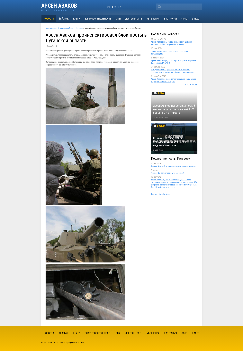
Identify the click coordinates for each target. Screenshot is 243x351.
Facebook (183, 158)
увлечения (153, 18)
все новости (191, 85)
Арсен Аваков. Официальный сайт (59, 8)
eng (120, 6)
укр (108, 6)
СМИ (118, 18)
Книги (76, 18)
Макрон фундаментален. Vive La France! (167, 173)
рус (114, 6)
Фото (184, 18)
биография (170, 18)
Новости (49, 18)
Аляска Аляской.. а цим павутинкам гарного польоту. (173, 166)
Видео (195, 18)
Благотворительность (98, 18)
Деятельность (133, 18)
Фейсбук (64, 18)
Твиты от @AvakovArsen (161, 194)
